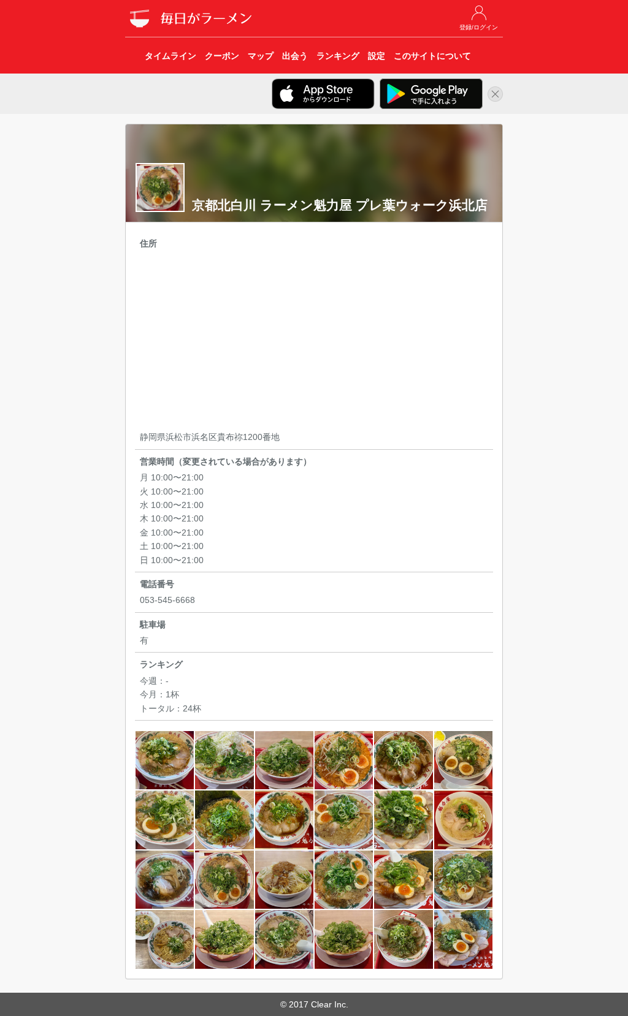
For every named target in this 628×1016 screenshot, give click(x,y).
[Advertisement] (314, 342)
